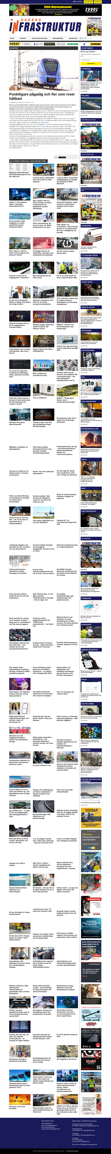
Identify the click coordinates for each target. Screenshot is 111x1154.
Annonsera (98, 1)
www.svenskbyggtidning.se (49, 1125)
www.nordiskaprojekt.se (48, 1127)
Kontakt (23, 38)
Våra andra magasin (39, 38)
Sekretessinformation (72, 1151)
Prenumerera (88, 1)
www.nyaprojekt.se (46, 1123)
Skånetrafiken (44, 122)
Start (12, 38)
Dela (56, 157)
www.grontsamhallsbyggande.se (50, 1129)
